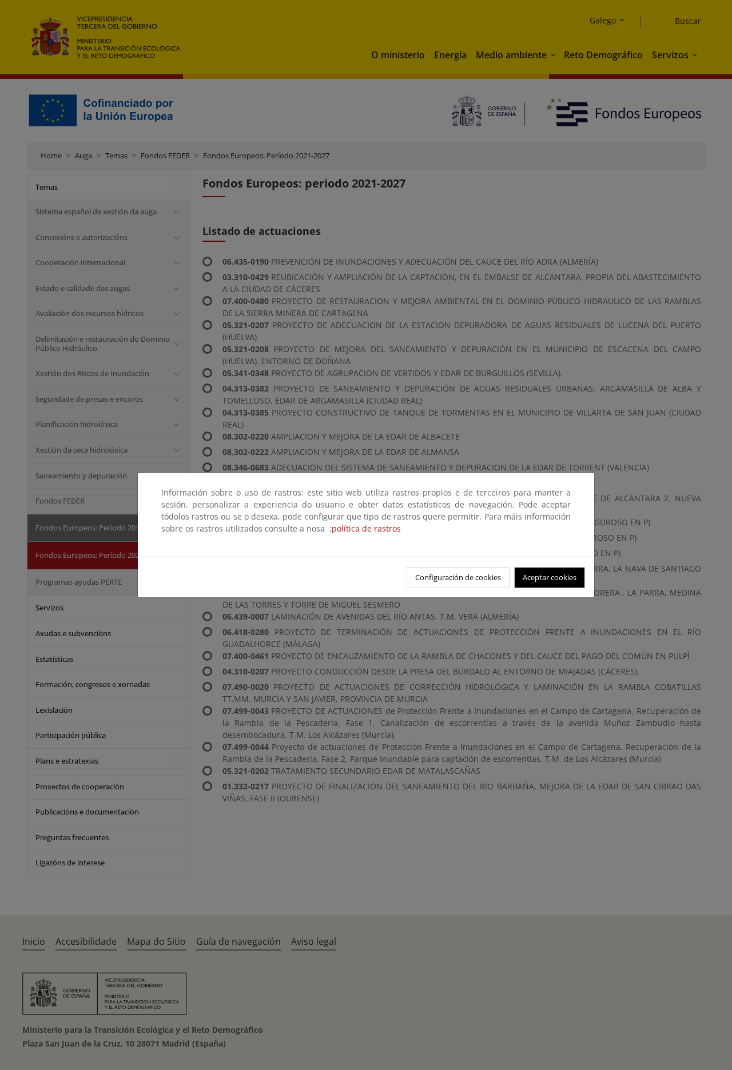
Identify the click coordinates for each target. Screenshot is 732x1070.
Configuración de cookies (458, 577)
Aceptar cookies (549, 577)
